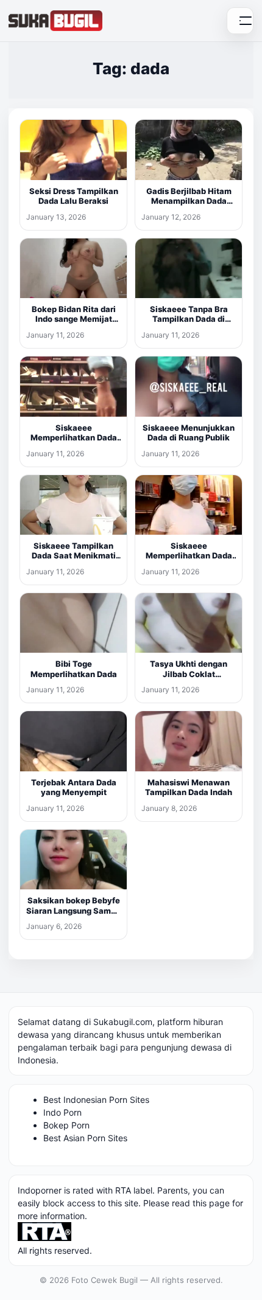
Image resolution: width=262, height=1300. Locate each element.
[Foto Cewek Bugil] (55, 20)
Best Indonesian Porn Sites (96, 1099)
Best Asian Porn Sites (85, 1138)
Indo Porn (62, 1112)
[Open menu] (240, 20)
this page (211, 1203)
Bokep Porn (66, 1125)
